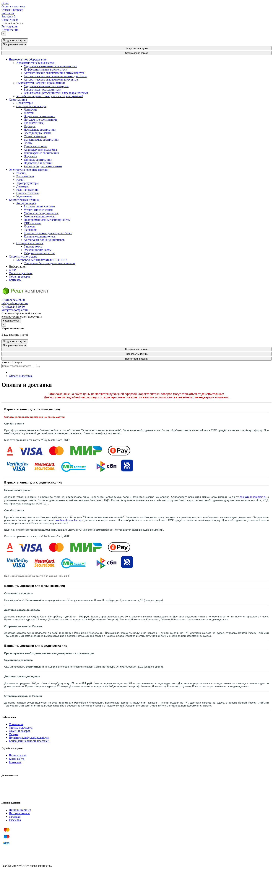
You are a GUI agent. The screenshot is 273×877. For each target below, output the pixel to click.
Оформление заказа (14, 44)
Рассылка (15, 820)
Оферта (13, 734)
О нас (5, 3)
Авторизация (9, 29)
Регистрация (9, 26)
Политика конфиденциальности (29, 737)
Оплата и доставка (13, 6)
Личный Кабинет (20, 810)
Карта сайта (16, 758)
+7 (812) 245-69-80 (13, 299)
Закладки (15, 816)
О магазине (16, 724)
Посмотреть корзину (136, 358)
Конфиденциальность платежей (29, 740)
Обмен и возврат (12, 9)
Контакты (7, 13)
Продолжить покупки (14, 40)
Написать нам (18, 755)
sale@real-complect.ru (14, 303)
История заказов (19, 813)
